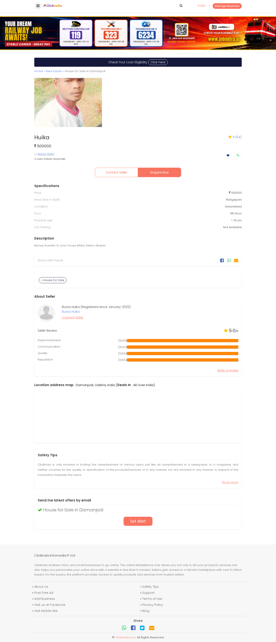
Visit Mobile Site (46, 611)
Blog (145, 611)
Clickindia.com (125, 637)
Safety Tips (150, 587)
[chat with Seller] (228, 155)
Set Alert (138, 521)
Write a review (227, 370)
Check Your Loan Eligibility (136, 62)
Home (38, 71)
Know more (230, 482)
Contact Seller (116, 172)
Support (148, 593)
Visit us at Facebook (49, 605)
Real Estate (54, 71)
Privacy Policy (152, 605)
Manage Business (227, 6)
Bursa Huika (46, 154)
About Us (41, 587)
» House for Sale (52, 280)
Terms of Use (152, 599)
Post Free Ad (43, 593)
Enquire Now (160, 172)
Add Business (44, 599)
